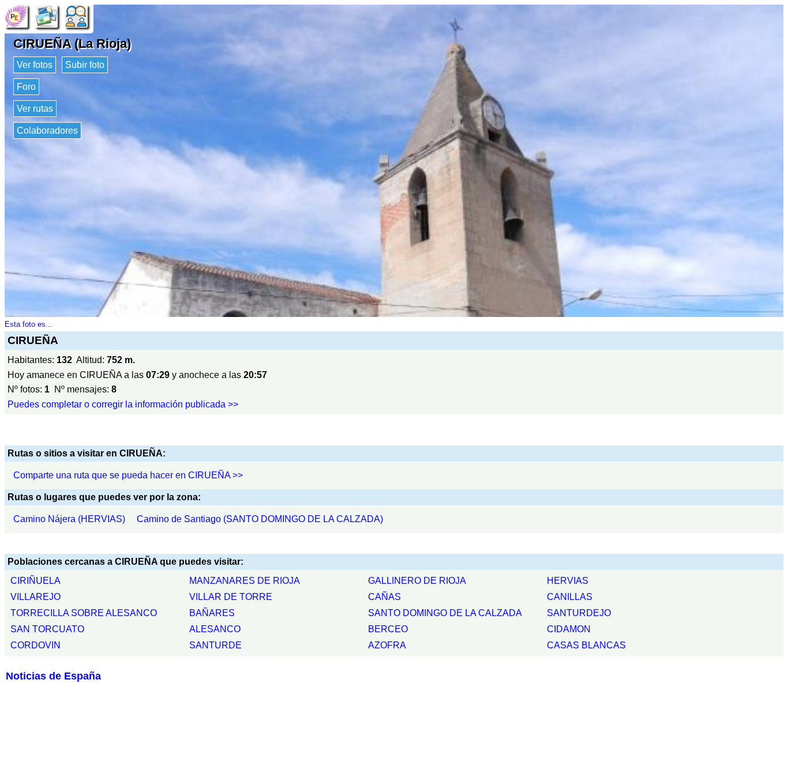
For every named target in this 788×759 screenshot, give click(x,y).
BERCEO (388, 629)
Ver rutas (35, 109)
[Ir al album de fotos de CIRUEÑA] (46, 15)
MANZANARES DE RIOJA (244, 581)
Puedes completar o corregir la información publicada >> (122, 404)
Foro (26, 87)
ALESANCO (215, 629)
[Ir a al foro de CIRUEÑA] (76, 15)
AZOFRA (387, 645)
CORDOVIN (35, 645)
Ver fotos (34, 65)
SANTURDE (215, 645)
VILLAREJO (35, 597)
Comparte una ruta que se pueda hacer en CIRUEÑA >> (128, 475)
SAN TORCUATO (47, 629)
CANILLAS (569, 597)
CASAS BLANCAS (586, 645)
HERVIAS (567, 581)
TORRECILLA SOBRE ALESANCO (83, 613)
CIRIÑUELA (35, 581)
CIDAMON (569, 629)
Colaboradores (47, 130)
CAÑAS (384, 597)
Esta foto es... (28, 324)
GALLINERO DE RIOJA (417, 581)
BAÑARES (212, 613)
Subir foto (84, 65)
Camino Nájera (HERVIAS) (69, 519)
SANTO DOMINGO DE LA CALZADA (445, 613)
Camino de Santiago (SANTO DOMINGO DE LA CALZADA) (260, 519)
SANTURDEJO (579, 613)
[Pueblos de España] (16, 15)
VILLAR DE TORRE (230, 597)
